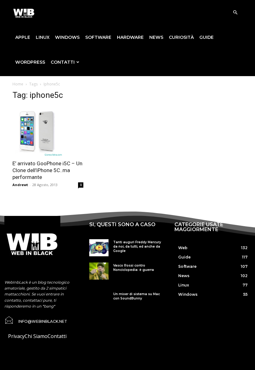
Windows (67, 37)
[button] (235, 12)
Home (17, 84)
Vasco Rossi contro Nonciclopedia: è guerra (133, 267)
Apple (22, 37)
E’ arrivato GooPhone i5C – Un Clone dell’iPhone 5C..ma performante (47, 170)
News (156, 37)
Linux (42, 37)
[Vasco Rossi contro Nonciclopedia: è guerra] (98, 271)
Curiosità (181, 37)
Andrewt (20, 184)
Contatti (63, 62)
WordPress (30, 62)
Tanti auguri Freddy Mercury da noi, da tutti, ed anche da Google (137, 246)
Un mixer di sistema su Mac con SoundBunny (136, 296)
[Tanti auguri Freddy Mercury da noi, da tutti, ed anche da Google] (98, 247)
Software (98, 37)
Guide (206, 37)
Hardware (130, 37)
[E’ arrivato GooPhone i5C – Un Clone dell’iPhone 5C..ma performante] (47, 131)
